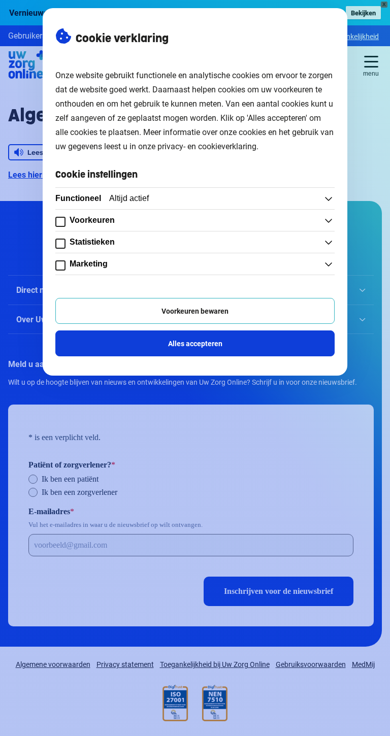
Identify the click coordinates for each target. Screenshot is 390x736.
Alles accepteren (195, 343)
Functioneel (102, 198)
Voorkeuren (92, 220)
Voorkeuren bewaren (195, 311)
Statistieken (92, 242)
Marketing (89, 263)
